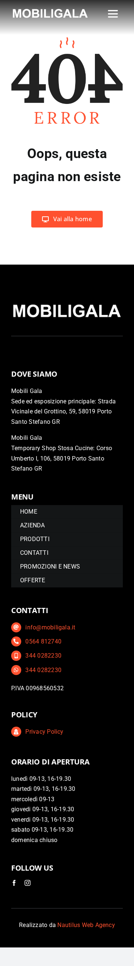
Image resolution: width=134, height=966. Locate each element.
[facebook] (14, 883)
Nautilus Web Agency (86, 925)
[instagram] (28, 883)
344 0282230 (43, 655)
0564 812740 (43, 641)
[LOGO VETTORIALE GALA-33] (50, 9)
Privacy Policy (44, 731)
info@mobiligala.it (50, 627)
